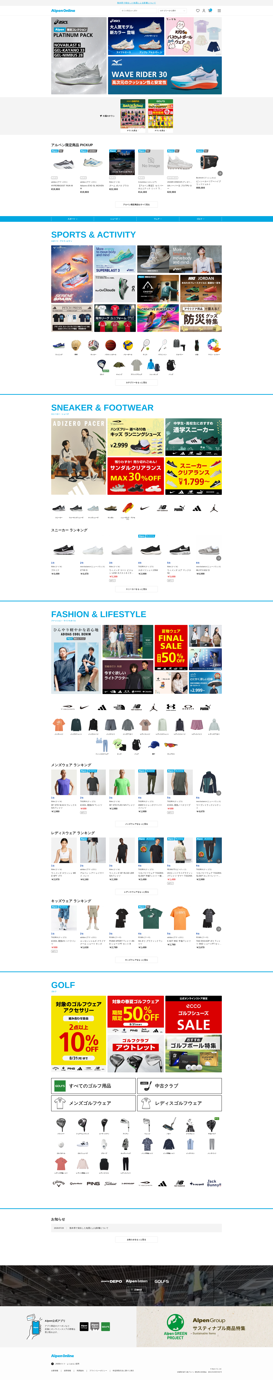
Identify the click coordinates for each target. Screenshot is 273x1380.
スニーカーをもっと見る (136, 589)
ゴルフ (199, 219)
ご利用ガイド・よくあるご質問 (67, 1364)
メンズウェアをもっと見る (136, 824)
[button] (220, 173)
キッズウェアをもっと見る (136, 960)
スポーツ (71, 219)
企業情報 (54, 1371)
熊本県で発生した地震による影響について (136, 3)
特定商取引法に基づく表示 (123, 1371)
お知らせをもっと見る (136, 1240)
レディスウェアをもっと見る (136, 892)
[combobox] (138, 10)
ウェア (157, 219)
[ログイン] (203, 10)
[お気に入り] (197, 10)
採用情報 (67, 1371)
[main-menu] (219, 10)
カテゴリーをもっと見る (136, 382)
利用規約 (80, 1371)
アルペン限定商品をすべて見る (136, 204)
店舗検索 (138, 1290)
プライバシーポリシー (98, 1371)
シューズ (114, 219)
